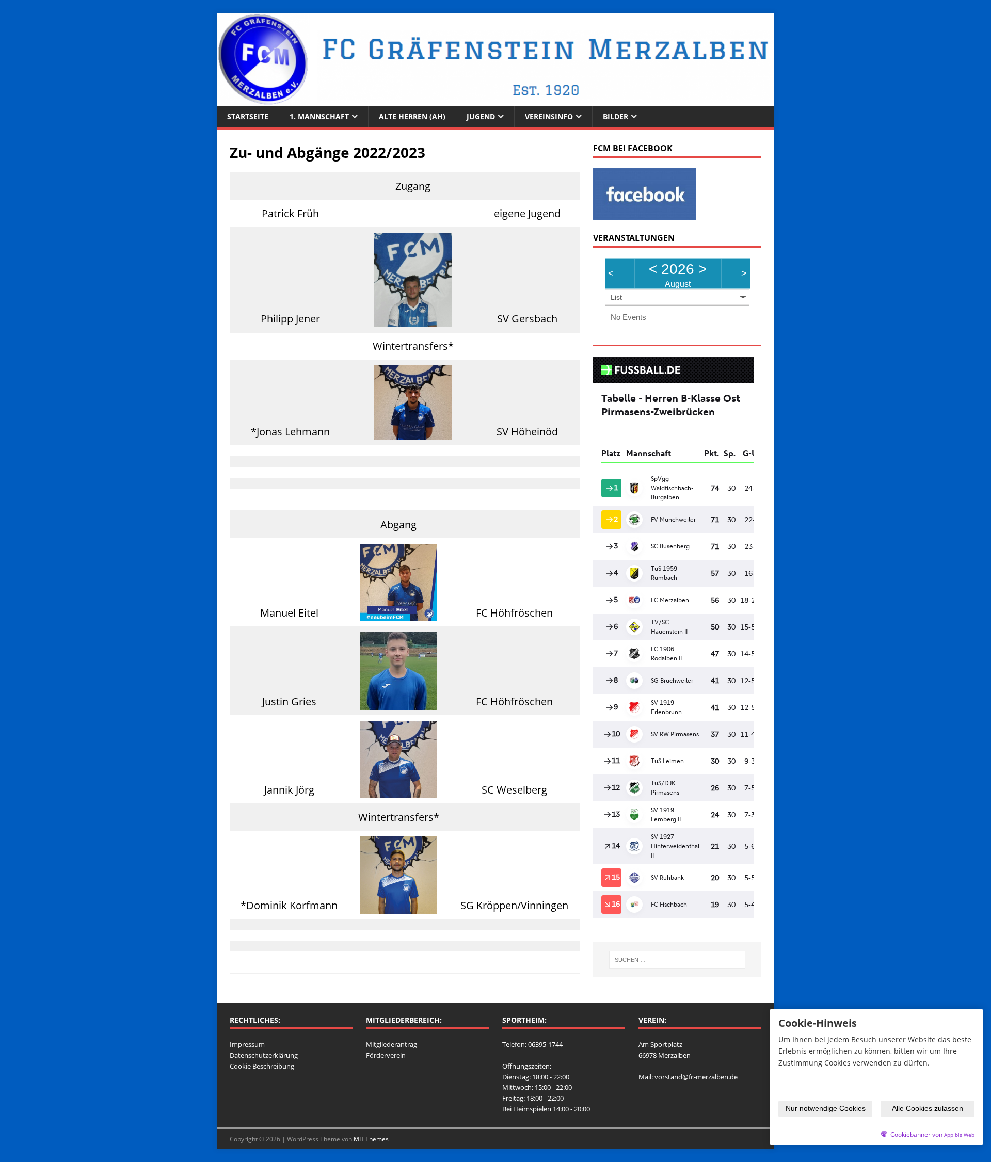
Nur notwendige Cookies (826, 1108)
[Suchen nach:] (677, 960)
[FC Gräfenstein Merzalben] (495, 100)
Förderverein (386, 1055)
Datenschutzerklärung (264, 1055)
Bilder (615, 116)
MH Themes (371, 1139)
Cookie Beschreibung (262, 1066)
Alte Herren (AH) (412, 116)
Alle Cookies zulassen (927, 1108)
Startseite (247, 116)
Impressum (247, 1044)
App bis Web (959, 1135)
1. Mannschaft (319, 116)
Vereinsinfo (549, 116)
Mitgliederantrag (391, 1044)
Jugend (481, 116)
